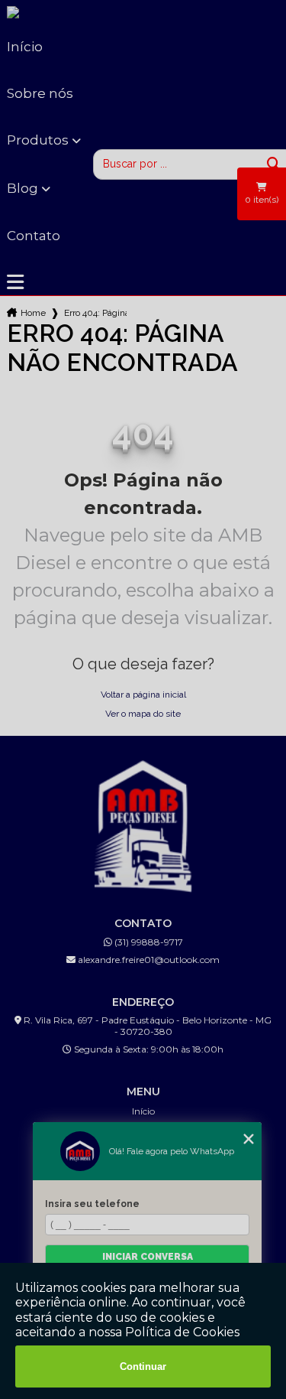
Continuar (143, 1366)
